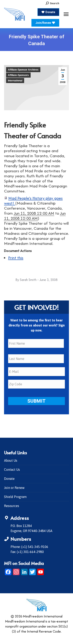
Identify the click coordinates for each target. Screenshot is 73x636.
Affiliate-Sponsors (18, 75)
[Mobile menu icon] (66, 14)
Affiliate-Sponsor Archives (23, 69)
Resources (11, 506)
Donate (9, 478)
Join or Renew (14, 487)
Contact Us (12, 469)
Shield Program (15, 497)
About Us (10, 460)
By (25, 279)
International (15, 80)
